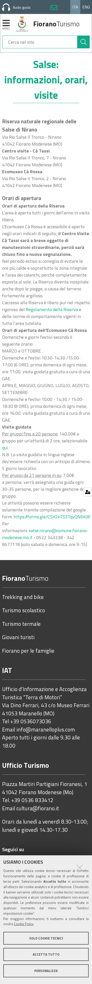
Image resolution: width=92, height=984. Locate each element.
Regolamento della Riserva (52, 309)
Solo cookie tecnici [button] (46, 938)
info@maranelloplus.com (45, 729)
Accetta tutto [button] (46, 954)
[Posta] (53, 8)
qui (5, 447)
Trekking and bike (23, 597)
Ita (75, 7)
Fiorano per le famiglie (28, 651)
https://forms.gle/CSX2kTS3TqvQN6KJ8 (52, 516)
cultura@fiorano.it (37, 808)
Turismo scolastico (23, 610)
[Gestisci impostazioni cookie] (87, 492)
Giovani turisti (18, 637)
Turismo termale (21, 624)
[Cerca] (83, 42)
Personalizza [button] (46, 970)
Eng (86, 7)
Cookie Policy (23, 923)
